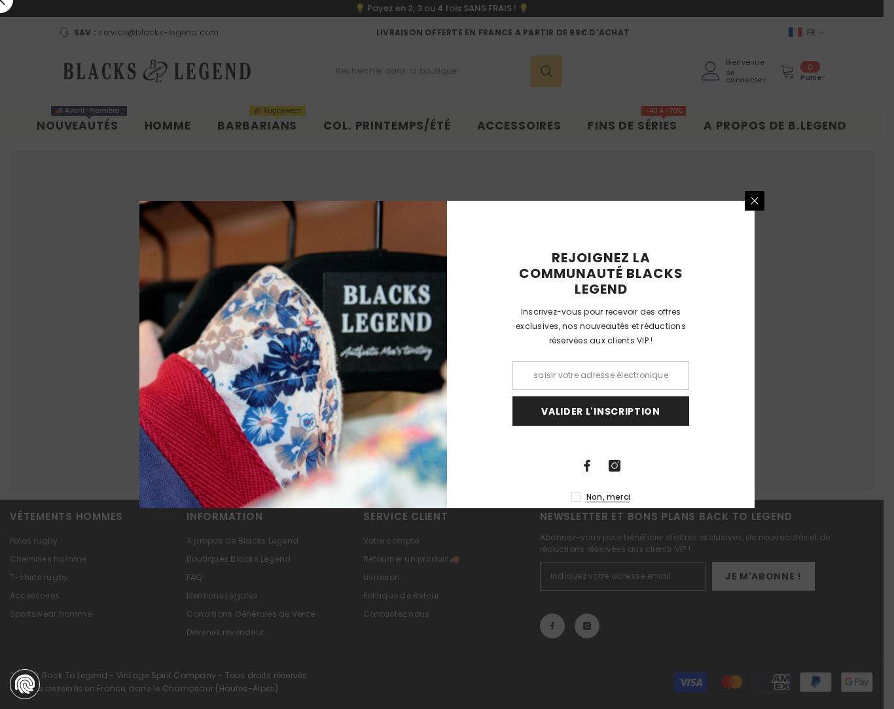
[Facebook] (587, 465)
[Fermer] (754, 201)
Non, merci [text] (608, 496)
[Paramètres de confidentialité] (25, 684)
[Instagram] (614, 465)
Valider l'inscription (600, 411)
